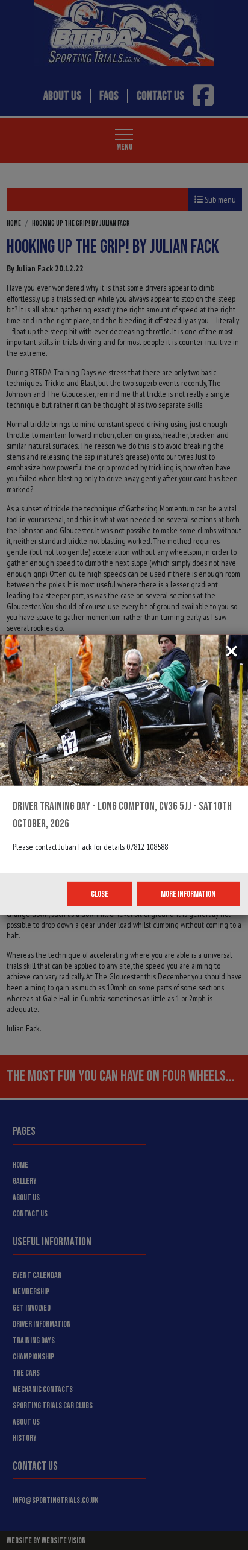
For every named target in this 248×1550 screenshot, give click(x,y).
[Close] (231, 652)
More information (188, 894)
